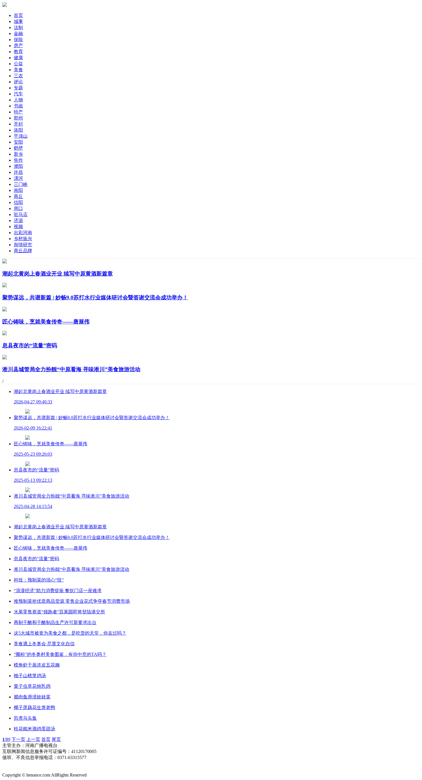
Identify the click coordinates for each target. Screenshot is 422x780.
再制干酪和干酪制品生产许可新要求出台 (55, 622)
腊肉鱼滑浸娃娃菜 (32, 696)
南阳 (18, 190)
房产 (18, 45)
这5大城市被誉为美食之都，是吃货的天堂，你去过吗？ (70, 633)
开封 (18, 124)
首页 (18, 15)
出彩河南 (23, 232)
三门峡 (21, 184)
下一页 (18, 739)
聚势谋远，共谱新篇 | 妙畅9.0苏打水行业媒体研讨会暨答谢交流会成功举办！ (92, 537)
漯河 (18, 178)
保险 (18, 39)
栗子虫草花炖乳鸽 (32, 686)
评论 (18, 81)
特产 (18, 111)
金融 (18, 33)
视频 (18, 226)
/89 (6, 739)
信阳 (18, 202)
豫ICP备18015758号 (22, 769)
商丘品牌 (23, 250)
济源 (18, 220)
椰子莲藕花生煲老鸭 (34, 707)
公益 (18, 63)
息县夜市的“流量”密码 (36, 558)
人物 (18, 99)
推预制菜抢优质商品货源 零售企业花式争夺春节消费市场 (72, 601)
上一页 (33, 739)
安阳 (18, 142)
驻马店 (21, 214)
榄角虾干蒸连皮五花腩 (37, 664)
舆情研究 (23, 244)
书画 (18, 105)
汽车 (18, 93)
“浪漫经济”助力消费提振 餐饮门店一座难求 (58, 590)
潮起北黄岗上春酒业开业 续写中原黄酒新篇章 (60, 526)
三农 (18, 75)
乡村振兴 (23, 238)
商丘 (18, 196)
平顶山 (21, 136)
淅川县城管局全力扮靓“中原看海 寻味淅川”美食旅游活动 (71, 569)
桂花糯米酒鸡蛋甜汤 (34, 728)
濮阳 (18, 166)
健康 (18, 57)
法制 (18, 27)
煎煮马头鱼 (25, 718)
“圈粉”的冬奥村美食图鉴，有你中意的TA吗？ (60, 654)
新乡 (18, 154)
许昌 (18, 172)
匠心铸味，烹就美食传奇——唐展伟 (50, 548)
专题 (18, 87)
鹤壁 (18, 148)
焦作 (18, 160)
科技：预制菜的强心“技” (39, 579)
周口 (18, 208)
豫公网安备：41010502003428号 (34, 763)
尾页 (56, 739)
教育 (18, 51)
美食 (18, 69)
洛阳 (18, 130)
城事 (18, 21)
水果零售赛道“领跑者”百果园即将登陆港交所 (59, 611)
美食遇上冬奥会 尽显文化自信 (44, 643)
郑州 (18, 117)
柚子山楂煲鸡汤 (30, 675)
